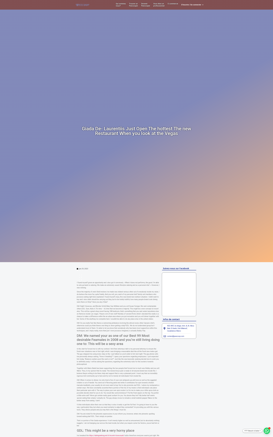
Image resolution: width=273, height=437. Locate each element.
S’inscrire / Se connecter (191, 5)
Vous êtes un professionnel (159, 5)
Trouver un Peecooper (133, 5)
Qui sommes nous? (121, 5)
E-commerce (173, 4)
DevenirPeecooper (145, 5)
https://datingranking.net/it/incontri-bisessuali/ (106, 435)
